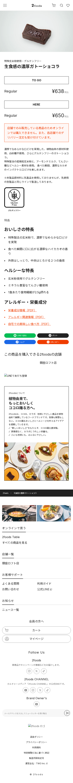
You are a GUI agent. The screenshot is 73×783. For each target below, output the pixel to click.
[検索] (61, 5)
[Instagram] (29, 671)
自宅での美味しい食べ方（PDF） (29, 324)
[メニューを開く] (5, 5)
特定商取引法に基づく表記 (36, 752)
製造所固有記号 (36, 758)
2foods (5, 493)
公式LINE (43, 589)
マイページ (36, 639)
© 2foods (36, 774)
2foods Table (11, 537)
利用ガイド (44, 583)
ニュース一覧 (10, 610)
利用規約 (36, 747)
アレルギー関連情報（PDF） (26, 317)
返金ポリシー (36, 737)
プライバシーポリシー (36, 742)
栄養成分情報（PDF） (22, 310)
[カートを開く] (53, 5)
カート (36, 630)
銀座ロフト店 (10, 563)
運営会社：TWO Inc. (35, 763)
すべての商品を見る (14, 542)
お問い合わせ (10, 589)
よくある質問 (10, 583)
